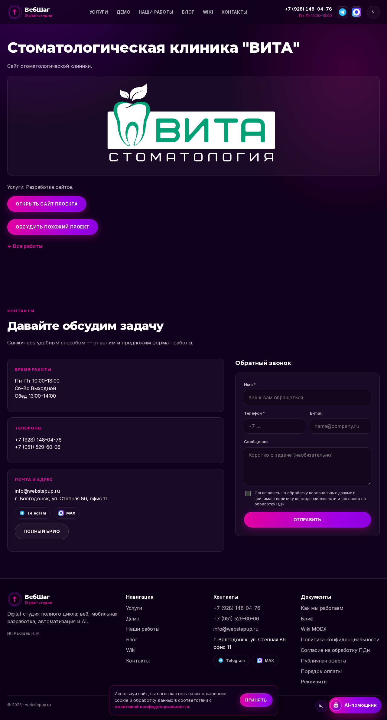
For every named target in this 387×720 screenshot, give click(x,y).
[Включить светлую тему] (373, 12)
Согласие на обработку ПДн (335, 650)
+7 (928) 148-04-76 (308, 9)
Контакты (234, 12)
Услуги (98, 12)
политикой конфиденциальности (152, 706)
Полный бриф (42, 531)
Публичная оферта (323, 661)
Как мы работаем (322, 608)
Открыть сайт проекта (47, 203)
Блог (188, 12)
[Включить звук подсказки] (321, 706)
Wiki (208, 12)
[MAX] (356, 12)
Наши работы (156, 12)
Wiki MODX (314, 629)
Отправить (307, 519)
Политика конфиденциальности (340, 639)
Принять (256, 700)
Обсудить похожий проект (52, 226)
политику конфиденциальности (306, 498)
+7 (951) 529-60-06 (37, 447)
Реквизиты (314, 682)
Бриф (307, 619)
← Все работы (24, 246)
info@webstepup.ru (37, 491)
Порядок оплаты (321, 671)
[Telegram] (342, 12)
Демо (123, 12)
